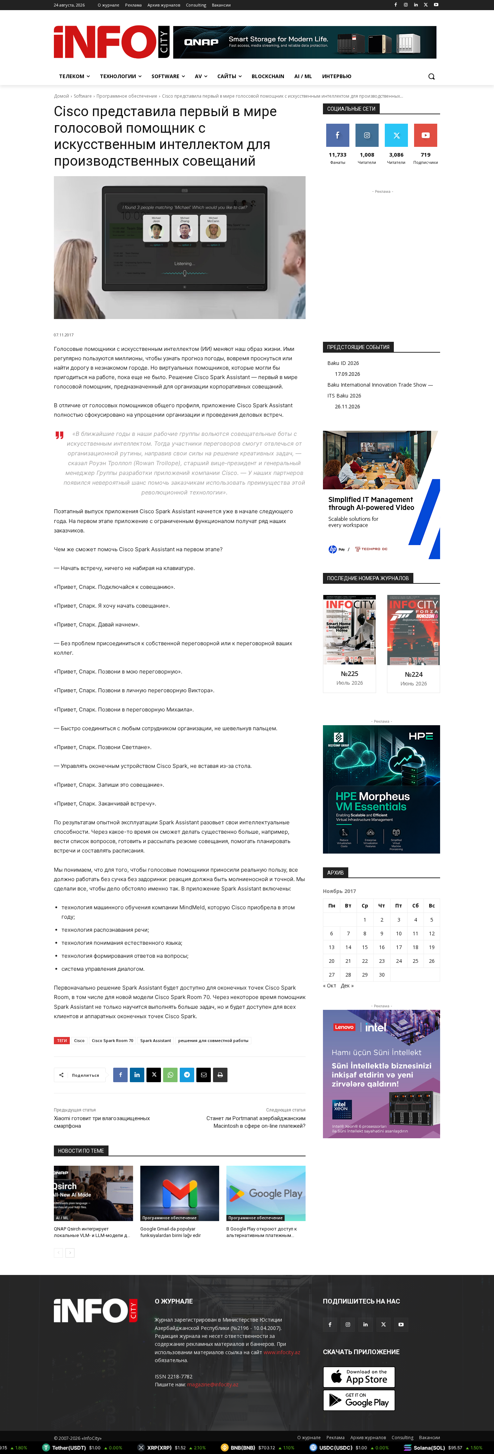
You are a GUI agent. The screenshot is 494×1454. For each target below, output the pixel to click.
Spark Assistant (155, 1040)
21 (348, 960)
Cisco (79, 1040)
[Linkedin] (416, 5)
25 (415, 960)
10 (399, 933)
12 (432, 933)
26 (432, 960)
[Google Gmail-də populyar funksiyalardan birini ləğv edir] (180, 1193)
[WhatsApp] (170, 1075)
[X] (426, 5)
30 (382, 974)
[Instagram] (406, 5)
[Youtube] (436, 5)
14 (348, 947)
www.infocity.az (282, 1352)
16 (382, 947)
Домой (61, 96)
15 (365, 947)
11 (415, 933)
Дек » (347, 985)
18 (415, 947)
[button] (431, 76)
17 (399, 947)
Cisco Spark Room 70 (112, 1040)
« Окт (329, 985)
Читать (367, 126)
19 (432, 947)
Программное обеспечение (127, 96)
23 (382, 960)
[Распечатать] (220, 1075)
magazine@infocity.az (212, 1384)
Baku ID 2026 (343, 363)
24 (399, 960)
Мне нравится (337, 129)
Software (83, 96)
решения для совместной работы (213, 1040)
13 (332, 947)
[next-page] (69, 1253)
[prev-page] (58, 1253)
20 (332, 960)
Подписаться (427, 126)
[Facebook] (396, 5)
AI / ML (62, 1217)
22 (365, 960)
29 (365, 974)
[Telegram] (187, 1075)
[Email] (203, 1075)
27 (332, 974)
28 (348, 974)
